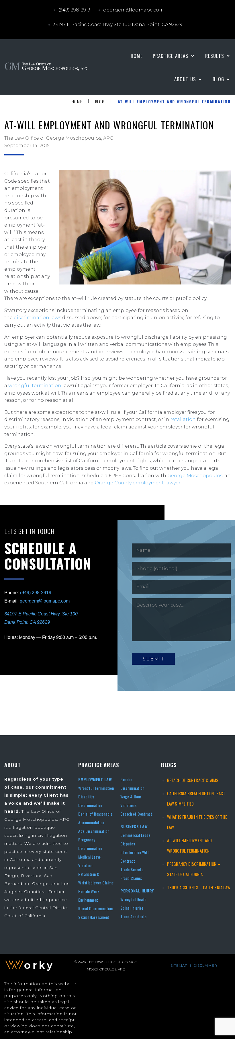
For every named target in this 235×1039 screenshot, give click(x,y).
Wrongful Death (133, 899)
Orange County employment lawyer (138, 483)
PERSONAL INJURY (137, 891)
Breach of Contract (136, 814)
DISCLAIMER (205, 965)
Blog (100, 101)
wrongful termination (34, 385)
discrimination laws (37, 317)
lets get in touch (29, 531)
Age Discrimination (93, 831)
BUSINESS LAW (134, 826)
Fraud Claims (131, 878)
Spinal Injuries (132, 908)
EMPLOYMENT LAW (95, 779)
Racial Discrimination (95, 908)
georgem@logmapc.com (45, 601)
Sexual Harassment (93, 917)
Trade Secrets (132, 869)
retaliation (183, 419)
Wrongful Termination (96, 788)
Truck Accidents (133, 916)
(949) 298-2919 (35, 592)
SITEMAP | (182, 965)
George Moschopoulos (194, 475)
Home (77, 101)
